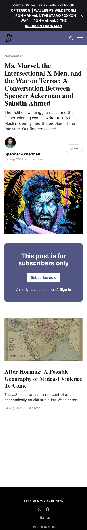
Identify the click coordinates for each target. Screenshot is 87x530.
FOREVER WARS (37, 501)
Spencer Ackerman (22, 154)
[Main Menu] (80, 38)
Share (74, 149)
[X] (39, 509)
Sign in (65, 289)
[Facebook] (47, 509)
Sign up (44, 517)
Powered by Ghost (44, 526)
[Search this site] (71, 38)
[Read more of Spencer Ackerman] (10, 143)
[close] (81, 15)
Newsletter (13, 56)
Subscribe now (43, 277)
